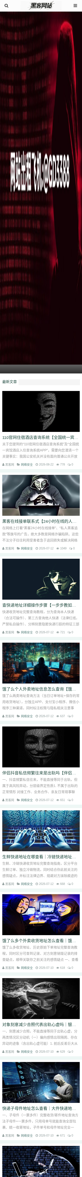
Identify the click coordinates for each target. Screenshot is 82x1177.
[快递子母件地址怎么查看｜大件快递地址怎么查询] (41, 1082)
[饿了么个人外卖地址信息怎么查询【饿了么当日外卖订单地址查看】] (41, 663)
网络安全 (27, 464)
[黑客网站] (41, 6)
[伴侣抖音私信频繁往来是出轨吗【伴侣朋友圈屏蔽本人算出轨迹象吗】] (41, 746)
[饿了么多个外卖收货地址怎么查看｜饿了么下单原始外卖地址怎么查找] (41, 914)
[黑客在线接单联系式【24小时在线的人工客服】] (41, 495)
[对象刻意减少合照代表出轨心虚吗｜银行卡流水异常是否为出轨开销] (41, 998)
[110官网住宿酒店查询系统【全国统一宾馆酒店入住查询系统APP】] (41, 411)
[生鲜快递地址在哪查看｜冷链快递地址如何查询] (41, 830)
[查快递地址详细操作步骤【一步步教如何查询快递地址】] (41, 579)
